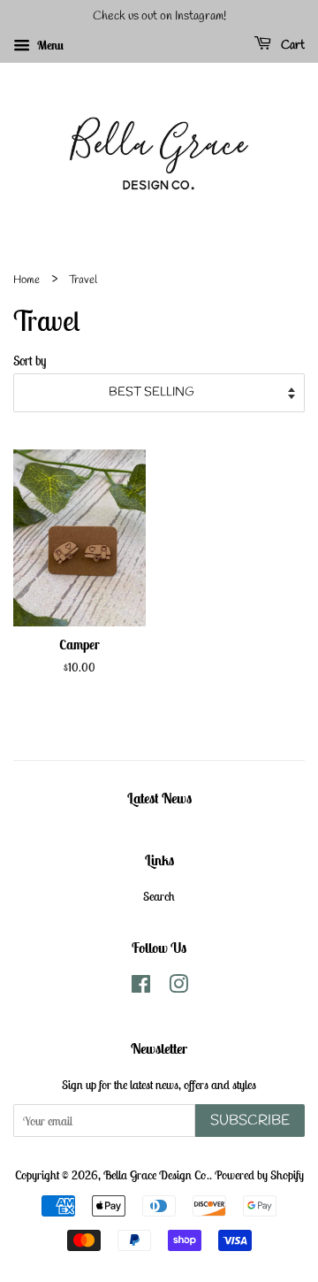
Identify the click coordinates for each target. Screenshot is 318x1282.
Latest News (159, 798)
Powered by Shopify (259, 1175)
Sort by (29, 360)
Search (159, 896)
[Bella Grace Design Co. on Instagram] (178, 987)
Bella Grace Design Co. (156, 1175)
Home (26, 280)
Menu (49, 45)
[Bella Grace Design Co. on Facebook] (141, 987)
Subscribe (250, 1120)
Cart (291, 45)
